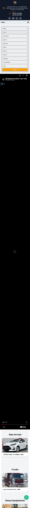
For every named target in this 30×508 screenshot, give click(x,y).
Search (15, 69)
